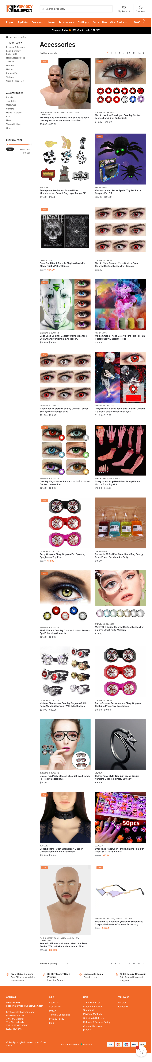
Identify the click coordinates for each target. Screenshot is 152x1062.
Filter (10, 149)
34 (139, 53)
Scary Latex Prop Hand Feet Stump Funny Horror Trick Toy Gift (117, 483)
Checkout (140, 11)
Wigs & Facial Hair (15, 81)
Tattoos (10, 77)
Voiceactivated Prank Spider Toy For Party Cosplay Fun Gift (118, 192)
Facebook (123, 1006)
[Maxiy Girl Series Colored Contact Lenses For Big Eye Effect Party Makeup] (120, 595)
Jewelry (44, 187)
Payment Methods (92, 1014)
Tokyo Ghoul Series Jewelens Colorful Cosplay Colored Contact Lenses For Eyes (120, 410)
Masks (70, 112)
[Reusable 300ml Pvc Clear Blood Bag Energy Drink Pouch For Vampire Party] (120, 523)
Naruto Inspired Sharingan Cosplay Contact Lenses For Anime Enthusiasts (118, 117)
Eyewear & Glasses (104, 112)
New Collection (124, 919)
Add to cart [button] (65, 275)
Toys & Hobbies (13, 124)
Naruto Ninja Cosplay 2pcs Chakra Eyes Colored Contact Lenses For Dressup (116, 265)
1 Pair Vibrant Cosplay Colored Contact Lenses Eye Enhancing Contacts (65, 632)
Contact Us (55, 1006)
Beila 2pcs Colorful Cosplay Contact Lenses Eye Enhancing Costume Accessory (63, 337)
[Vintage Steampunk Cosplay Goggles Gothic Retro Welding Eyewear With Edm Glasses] (65, 671)
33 (134, 53)
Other (9, 128)
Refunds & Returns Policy (96, 1022)
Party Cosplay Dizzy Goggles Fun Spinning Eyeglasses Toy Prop (62, 556)
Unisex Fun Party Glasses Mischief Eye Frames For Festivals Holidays (65, 777)
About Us (54, 1002)
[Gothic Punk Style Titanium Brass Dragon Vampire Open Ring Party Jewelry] (120, 744)
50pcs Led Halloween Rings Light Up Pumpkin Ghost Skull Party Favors (119, 850)
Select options (65, 130)
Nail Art (10, 69)
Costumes (11, 105)
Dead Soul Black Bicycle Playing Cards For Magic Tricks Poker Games (63, 265)
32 (128, 53)
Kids (8, 116)
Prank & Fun (101, 187)
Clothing (10, 108)
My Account (124, 11)
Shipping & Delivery (93, 1018)
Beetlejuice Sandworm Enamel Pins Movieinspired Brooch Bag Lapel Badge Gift (63, 192)
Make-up (10, 65)
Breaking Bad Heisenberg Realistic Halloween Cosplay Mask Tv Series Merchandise (64, 119)
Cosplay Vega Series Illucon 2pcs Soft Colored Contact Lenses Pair (65, 483)
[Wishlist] (86, 63)
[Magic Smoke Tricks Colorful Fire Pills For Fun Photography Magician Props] (120, 304)
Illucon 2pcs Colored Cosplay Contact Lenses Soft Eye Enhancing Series (64, 410)
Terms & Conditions (59, 1014)
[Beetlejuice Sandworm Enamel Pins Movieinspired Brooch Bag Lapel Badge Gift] (65, 159)
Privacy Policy (56, 1018)
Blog (51, 1022)
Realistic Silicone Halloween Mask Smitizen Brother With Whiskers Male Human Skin (63, 945)
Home (9, 37)
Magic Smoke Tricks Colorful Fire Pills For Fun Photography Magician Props (120, 337)
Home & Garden (14, 112)
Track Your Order (92, 1002)
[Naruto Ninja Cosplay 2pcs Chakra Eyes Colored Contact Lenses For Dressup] (120, 231)
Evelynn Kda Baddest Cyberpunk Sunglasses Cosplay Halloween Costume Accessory (119, 923)
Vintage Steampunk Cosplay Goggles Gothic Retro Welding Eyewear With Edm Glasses (63, 705)
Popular (10, 97)
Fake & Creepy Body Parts (52, 112)
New (8, 120)
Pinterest (122, 1002)
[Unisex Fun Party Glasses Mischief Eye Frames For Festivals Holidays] (65, 744)
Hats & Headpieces (15, 57)
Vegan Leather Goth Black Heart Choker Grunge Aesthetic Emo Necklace (61, 850)
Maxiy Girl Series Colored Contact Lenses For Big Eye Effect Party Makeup (119, 628)
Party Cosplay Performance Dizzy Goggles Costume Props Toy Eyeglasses (118, 705)
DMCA (52, 1010)
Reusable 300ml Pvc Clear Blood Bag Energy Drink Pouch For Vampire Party (119, 556)
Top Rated (11, 101)
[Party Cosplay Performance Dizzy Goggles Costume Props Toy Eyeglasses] (120, 671)
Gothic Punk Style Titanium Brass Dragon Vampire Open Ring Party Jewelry (117, 777)
